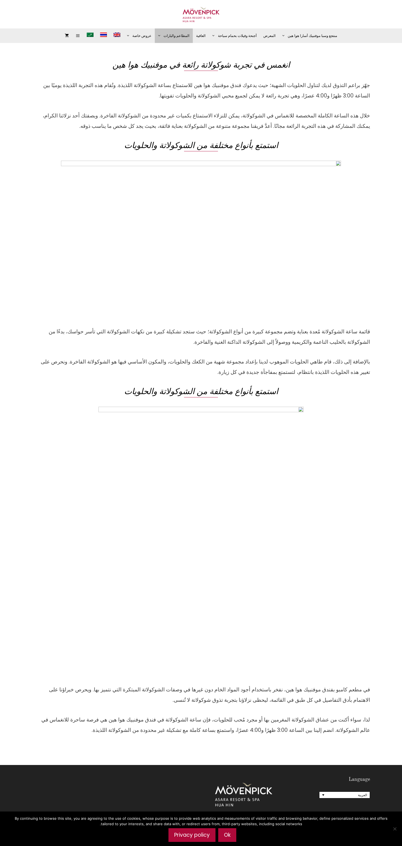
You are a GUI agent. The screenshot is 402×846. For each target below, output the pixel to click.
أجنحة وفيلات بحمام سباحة (237, 35)
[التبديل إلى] (117, 35)
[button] (77, 35)
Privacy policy (192, 835)
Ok (227, 835)
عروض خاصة (142, 35)
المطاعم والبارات (177, 35)
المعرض (269, 35)
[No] (395, 828)
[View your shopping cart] (67, 35)
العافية (201, 35)
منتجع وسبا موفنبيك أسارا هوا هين (312, 35)
